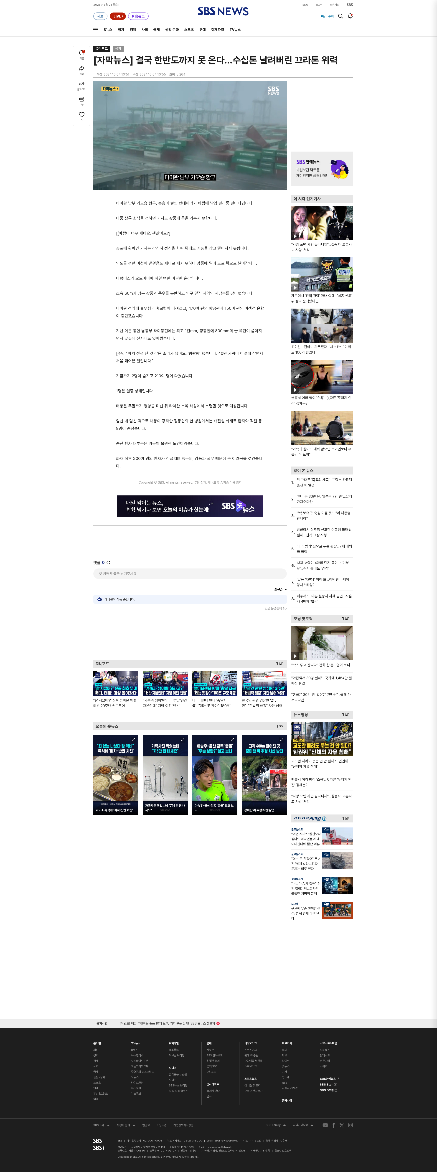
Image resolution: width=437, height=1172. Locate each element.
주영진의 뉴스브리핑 (142, 1071)
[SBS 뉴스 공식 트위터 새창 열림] (341, 1125)
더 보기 (279, 662)
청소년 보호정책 (283, 1150)
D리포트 (102, 48)
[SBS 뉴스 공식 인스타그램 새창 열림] (350, 1125)
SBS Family (276, 1125)
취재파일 (217, 30)
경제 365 (212, 1066)
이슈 (95, 1099)
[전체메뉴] (95, 29)
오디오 (172, 1067)
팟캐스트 (325, 1055)
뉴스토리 (136, 1088)
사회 (145, 30)
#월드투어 (327, 16)
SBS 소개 (101, 1126)
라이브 (286, 1061)
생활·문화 (172, 30)
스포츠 (189, 30)
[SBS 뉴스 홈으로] (223, 11)
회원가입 (334, 4)
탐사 (209, 1096)
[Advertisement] (190, 635)
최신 (95, 1050)
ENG (305, 4)
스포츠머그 (250, 1050)
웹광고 (146, 1125)
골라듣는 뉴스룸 (178, 1074)
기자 (284, 1071)
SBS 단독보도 (215, 1055)
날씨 (284, 1050)
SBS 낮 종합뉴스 (178, 1091)
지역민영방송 (303, 1125)
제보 (284, 1055)
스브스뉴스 (250, 1078)
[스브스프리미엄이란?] (325, 818)
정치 (121, 30)
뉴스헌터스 (137, 1055)
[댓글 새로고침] (108, 562)
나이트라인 (137, 1082)
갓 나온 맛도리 (252, 1085)
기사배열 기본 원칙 (260, 1150)
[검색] (340, 16)
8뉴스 (108, 30)
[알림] (350, 16)
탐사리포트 (213, 1083)
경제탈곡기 (297, 879)
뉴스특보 (136, 1093)
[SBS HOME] (349, 4)
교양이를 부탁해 (253, 1061)
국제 (156, 30)
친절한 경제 (213, 1061)
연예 (202, 30)
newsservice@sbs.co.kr (220, 1147)
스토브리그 (250, 1066)
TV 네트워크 (100, 1093)
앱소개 (286, 1077)
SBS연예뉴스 (328, 1078)
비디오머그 (250, 1042)
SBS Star (326, 1083)
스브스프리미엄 (328, 1042)
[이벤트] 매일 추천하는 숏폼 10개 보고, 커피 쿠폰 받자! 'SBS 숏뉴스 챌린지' (168, 1022)
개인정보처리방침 (183, 1125)
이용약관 (162, 1125)
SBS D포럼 (327, 1089)
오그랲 (294, 904)
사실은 (210, 1050)
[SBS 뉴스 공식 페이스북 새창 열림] (333, 1125)
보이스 (172, 1080)
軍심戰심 (174, 1050)
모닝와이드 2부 (139, 1066)
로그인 (319, 4)
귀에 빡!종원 (251, 1055)
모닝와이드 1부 (139, 1061)
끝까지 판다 (213, 1091)
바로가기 (287, 1042)
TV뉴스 (235, 30)
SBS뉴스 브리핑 (178, 1085)
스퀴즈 (323, 1066)
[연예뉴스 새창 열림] (322, 169)
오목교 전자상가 (253, 1091)
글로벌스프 (297, 829)
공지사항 (287, 1100)
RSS (284, 1082)
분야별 (97, 1042)
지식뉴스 (325, 1050)
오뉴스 (135, 1077)
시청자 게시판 (289, 1088)
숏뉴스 (286, 1066)
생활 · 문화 (99, 1077)
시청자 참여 (126, 1126)
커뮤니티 (325, 1061)
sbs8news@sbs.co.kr (227, 1140)
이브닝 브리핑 (176, 1055)
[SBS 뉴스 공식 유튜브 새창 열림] (325, 1125)
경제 (133, 30)
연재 (209, 1042)
